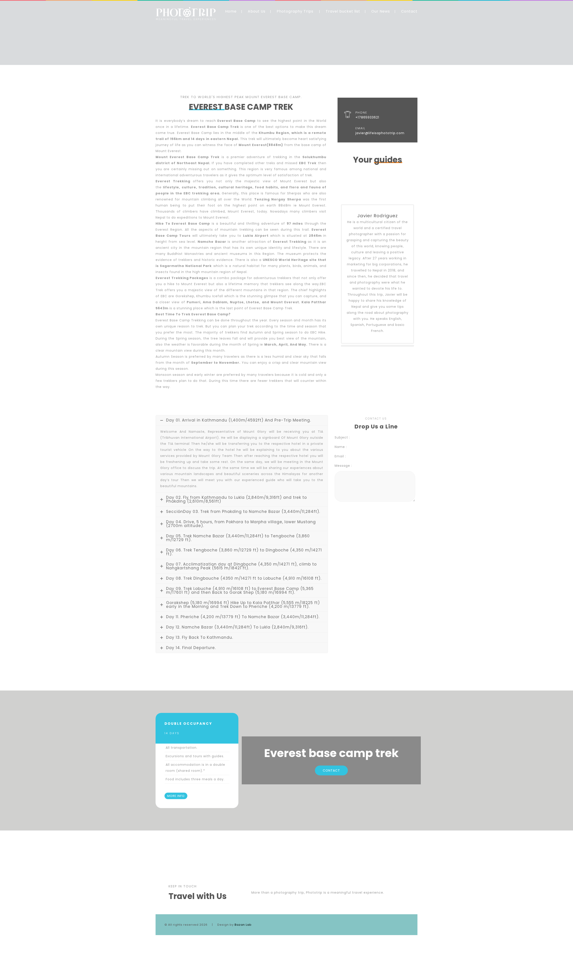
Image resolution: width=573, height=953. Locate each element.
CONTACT (331, 770)
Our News (380, 11)
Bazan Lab (243, 925)
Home (231, 11)
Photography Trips (295, 11)
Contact (409, 11)
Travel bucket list (343, 11)
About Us (256, 11)
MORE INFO (176, 796)
